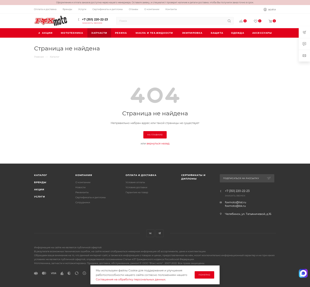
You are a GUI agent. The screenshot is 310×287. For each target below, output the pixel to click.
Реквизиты (82, 192)
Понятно (204, 275)
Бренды (40, 182)
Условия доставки (136, 187)
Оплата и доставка (141, 175)
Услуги (39, 196)
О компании (82, 182)
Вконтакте (150, 233)
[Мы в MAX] (303, 273)
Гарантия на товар (137, 192)
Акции (39, 189)
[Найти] (229, 21)
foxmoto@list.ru (235, 202)
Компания (83, 175)
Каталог (40, 175)
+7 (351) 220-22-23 (94, 19)
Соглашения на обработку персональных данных (130, 279)
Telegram (159, 233)
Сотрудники (82, 202)
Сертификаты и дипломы (90, 197)
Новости (80, 187)
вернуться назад (158, 143)
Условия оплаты (135, 182)
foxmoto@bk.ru (235, 206)
